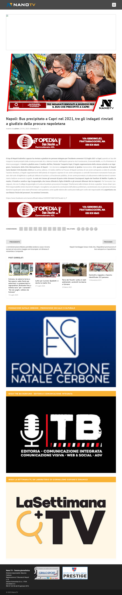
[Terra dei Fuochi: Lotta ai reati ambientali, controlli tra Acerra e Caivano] (74, 269)
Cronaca (33, 129)
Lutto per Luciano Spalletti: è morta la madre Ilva (46, 282)
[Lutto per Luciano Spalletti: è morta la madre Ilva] (47, 270)
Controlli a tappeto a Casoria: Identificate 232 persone (100, 276)
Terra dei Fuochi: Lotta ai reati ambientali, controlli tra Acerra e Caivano (74, 282)
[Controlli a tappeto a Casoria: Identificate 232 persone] (101, 267)
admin (16, 129)
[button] (61, 32)
